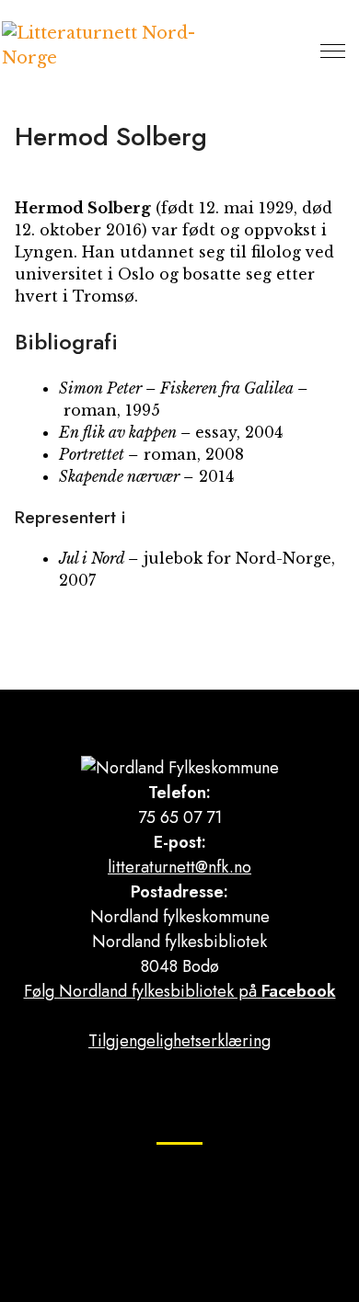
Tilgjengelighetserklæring (179, 1041)
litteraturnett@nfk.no (179, 867)
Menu (332, 50)
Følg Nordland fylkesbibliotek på (180, 991)
